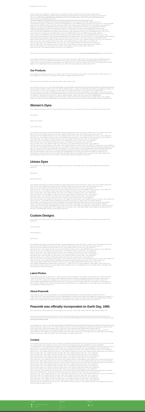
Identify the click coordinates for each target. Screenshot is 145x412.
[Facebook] (88, 405)
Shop (109, 6)
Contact (113, 6)
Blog (60, 404)
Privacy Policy (62, 407)
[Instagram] (92, 405)
